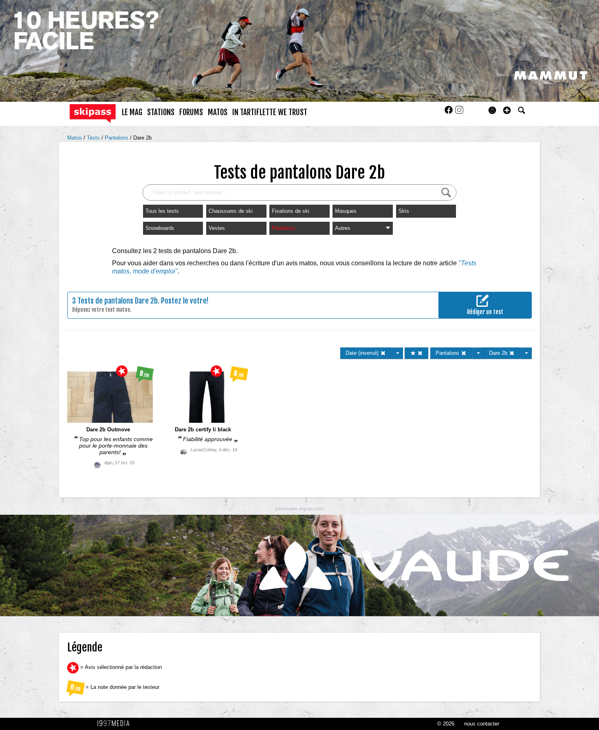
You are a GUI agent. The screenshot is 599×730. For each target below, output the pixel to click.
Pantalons (117, 138)
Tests (94, 138)
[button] (506, 110)
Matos (75, 138)
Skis (404, 211)
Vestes (217, 228)
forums (191, 112)
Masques (346, 211)
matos (217, 112)
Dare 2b (142, 138)
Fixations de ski (290, 211)
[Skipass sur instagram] (459, 112)
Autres (342, 228)
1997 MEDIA (116, 723)
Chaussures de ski (231, 211)
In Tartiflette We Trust (269, 112)
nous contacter (481, 724)
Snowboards (159, 228)
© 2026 (445, 724)
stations (160, 112)
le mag (132, 112)
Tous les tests (162, 211)
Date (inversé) (363, 353)
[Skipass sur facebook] (449, 112)
